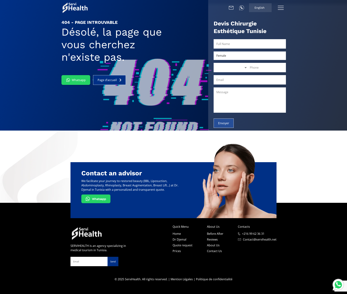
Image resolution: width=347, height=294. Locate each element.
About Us (213, 245)
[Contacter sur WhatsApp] (338, 284)
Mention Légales (182, 279)
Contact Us (214, 251)
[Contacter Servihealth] (231, 8)
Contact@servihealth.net (260, 239)
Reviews (212, 239)
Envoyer (223, 123)
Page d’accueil (107, 80)
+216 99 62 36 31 (253, 234)
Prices (177, 251)
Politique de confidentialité (214, 279)
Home (177, 234)
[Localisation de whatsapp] (242, 8)
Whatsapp (79, 80)
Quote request (182, 245)
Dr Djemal (179, 239)
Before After (215, 234)
